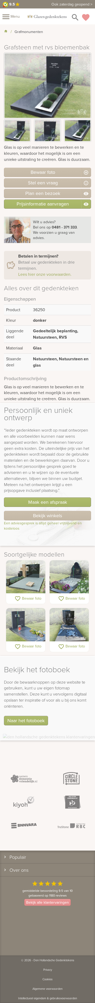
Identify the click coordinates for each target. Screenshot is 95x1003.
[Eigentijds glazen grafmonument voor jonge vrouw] (69, 625)
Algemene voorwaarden (47, 989)
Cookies (47, 979)
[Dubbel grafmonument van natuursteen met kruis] (25, 577)
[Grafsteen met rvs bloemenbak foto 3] (78, 131)
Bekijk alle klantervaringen (47, 902)
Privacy (47, 970)
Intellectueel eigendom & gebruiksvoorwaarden (47, 998)
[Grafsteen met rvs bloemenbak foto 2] (47, 131)
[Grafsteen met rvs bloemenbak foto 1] (17, 131)
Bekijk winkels (47, 515)
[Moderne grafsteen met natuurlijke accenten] (69, 577)
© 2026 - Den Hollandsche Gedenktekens (47, 960)
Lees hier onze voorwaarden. (45, 274)
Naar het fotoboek (26, 720)
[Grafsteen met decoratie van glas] (25, 625)
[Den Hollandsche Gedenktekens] (47, 16)
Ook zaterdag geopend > (71, 4)
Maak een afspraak (47, 502)
